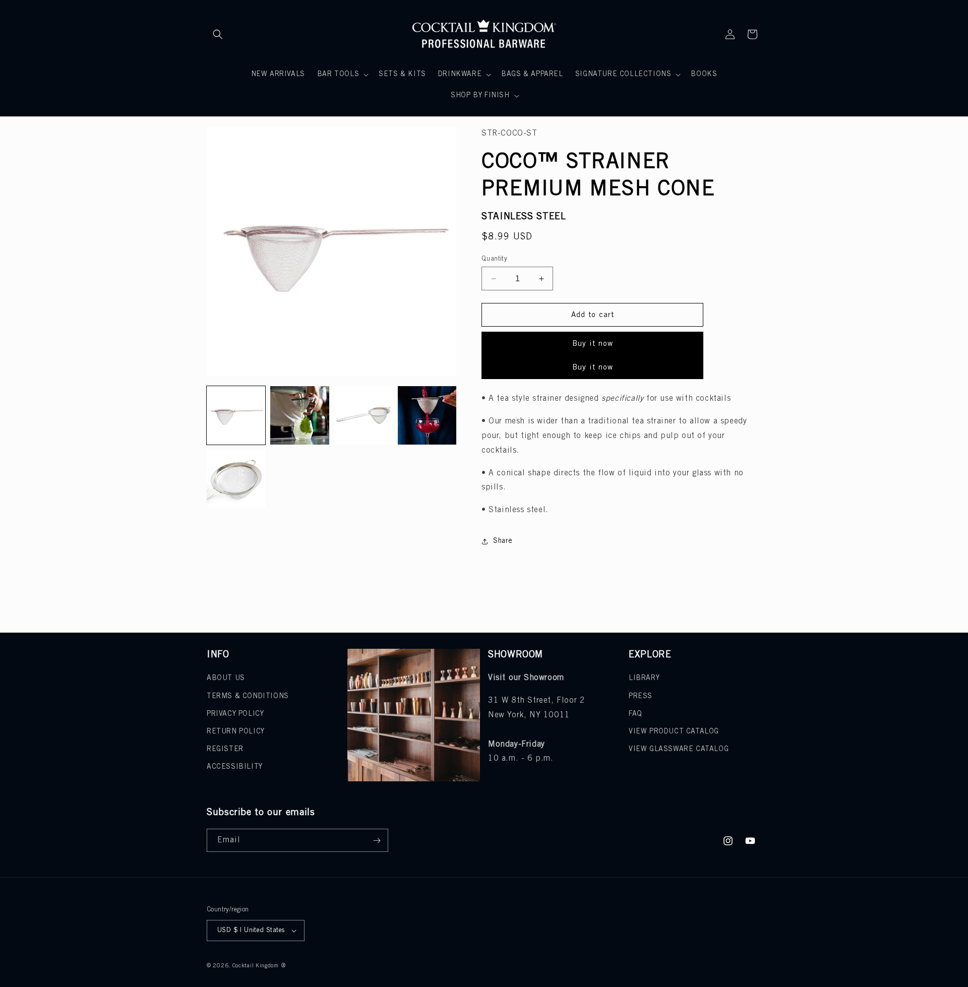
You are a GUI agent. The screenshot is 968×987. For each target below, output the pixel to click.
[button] (218, 34)
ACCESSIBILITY (235, 767)
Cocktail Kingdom (255, 965)
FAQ (635, 714)
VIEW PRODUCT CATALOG (674, 731)
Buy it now (592, 343)
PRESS (640, 696)
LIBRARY (644, 678)
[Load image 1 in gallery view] (236, 415)
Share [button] (503, 541)
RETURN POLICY (236, 731)
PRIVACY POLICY (235, 714)
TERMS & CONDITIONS (248, 696)
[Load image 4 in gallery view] (427, 415)
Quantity (494, 259)
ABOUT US (226, 678)
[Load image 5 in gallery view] (236, 479)
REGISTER (225, 749)
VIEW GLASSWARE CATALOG (679, 749)
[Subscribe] (377, 840)
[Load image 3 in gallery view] (363, 415)
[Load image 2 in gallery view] (299, 415)
